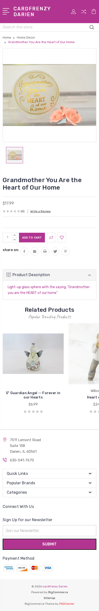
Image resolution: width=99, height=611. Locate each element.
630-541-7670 (22, 460)
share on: (11, 250)
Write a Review (40, 211)
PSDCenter (66, 603)
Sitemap (49, 598)
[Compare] (83, 13)
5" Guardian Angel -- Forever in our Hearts (33, 395)
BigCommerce (58, 592)
